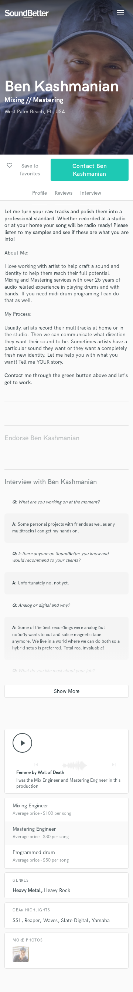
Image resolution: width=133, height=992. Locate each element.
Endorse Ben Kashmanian (41, 438)
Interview (90, 193)
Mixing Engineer (30, 806)
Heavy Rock (57, 890)
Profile (39, 193)
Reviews (63, 193)
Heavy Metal (27, 890)
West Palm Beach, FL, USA (34, 111)
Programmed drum (34, 852)
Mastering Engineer (34, 829)
